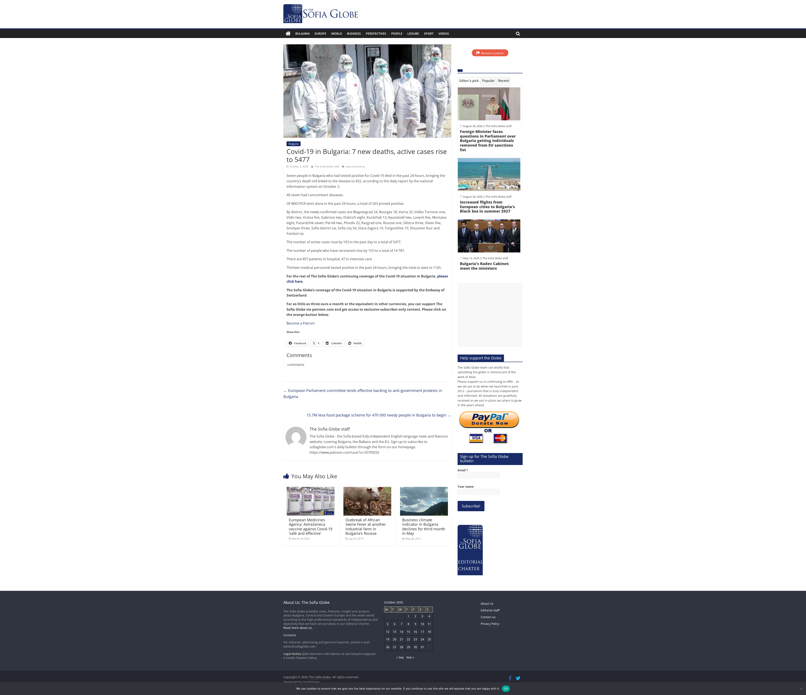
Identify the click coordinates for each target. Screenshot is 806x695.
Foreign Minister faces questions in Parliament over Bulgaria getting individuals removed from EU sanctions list (488, 140)
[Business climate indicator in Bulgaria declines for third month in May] (424, 489)
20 (394, 639)
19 (387, 639)
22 (408, 639)
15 (408, 632)
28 (401, 647)
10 (422, 624)
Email (463, 470)
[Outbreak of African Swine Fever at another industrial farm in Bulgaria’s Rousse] (367, 489)
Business (354, 33)
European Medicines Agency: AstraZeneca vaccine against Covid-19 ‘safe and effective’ (310, 526)
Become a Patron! (301, 323)
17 (422, 632)
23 (415, 639)
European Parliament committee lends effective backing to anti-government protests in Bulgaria (362, 393)
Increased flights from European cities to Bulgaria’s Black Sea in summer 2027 (487, 207)
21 (401, 639)
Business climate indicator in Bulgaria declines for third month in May (423, 526)
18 (429, 632)
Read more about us (297, 628)
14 (401, 632)
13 (394, 632)
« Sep (400, 657)
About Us (487, 604)
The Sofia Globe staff (327, 166)
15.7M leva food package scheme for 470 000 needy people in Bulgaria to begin (378, 415)
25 (429, 639)
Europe (320, 33)
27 (394, 647)
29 (408, 647)
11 (429, 624)
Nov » (410, 657)
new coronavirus (355, 166)
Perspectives (376, 33)
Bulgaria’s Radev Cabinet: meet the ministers (484, 266)
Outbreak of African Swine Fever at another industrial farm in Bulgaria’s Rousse (365, 526)
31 (422, 647)
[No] (801, 689)
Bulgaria (302, 33)
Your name (466, 487)
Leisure (413, 33)
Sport (428, 33)
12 (387, 632)
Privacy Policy (490, 624)
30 (415, 647)
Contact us (488, 617)
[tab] (469, 81)
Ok (506, 688)
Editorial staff (490, 610)
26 (387, 647)
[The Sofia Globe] (288, 33)
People (396, 33)
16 (415, 632)
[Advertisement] (490, 315)
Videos (443, 33)
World (336, 33)
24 (422, 639)
